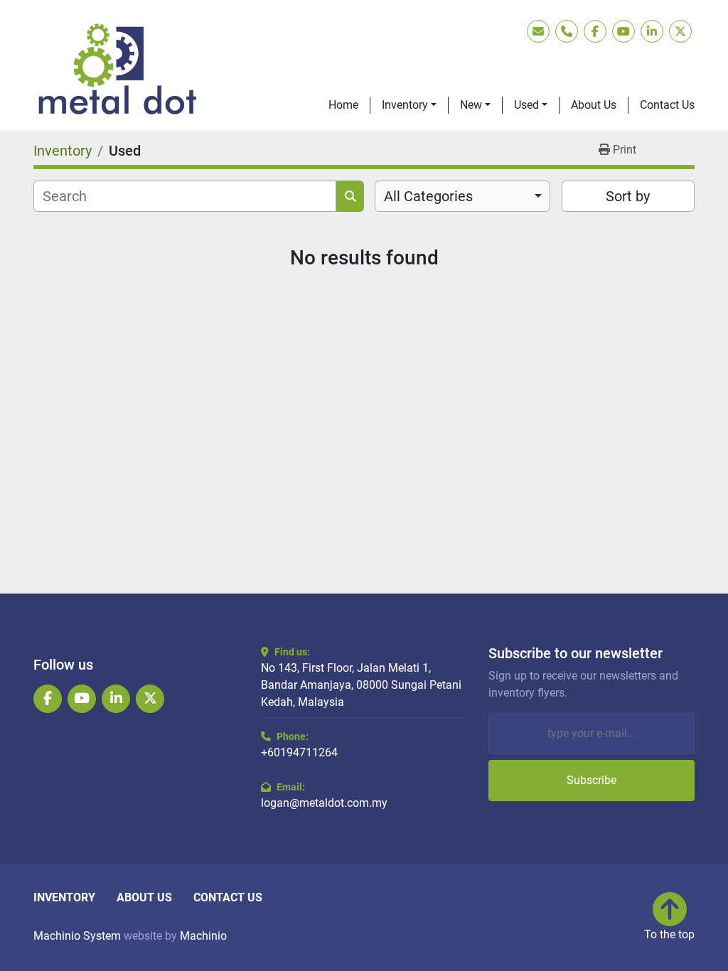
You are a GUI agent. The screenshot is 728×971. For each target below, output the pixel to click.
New (471, 105)
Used (526, 105)
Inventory (405, 105)
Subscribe (591, 780)
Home (343, 105)
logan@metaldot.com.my (324, 803)
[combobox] (462, 196)
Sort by (628, 196)
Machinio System (77, 936)
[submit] (350, 196)
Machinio (203, 936)
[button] (409, 105)
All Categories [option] (428, 196)
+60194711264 (299, 752)
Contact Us (667, 105)
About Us (593, 105)
